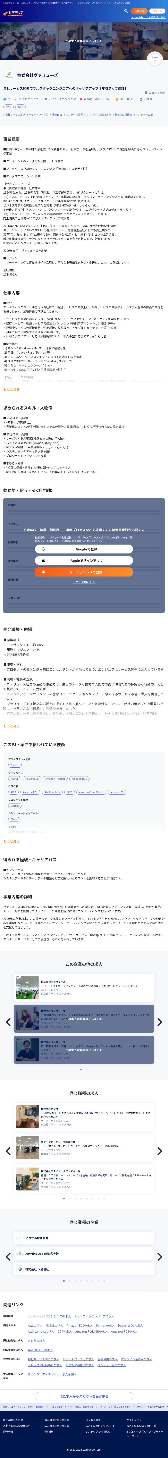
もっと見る (11, 389)
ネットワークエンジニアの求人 (94, 1316)
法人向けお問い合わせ (56, 1425)
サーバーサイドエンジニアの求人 (49, 1316)
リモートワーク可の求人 (78, 1359)
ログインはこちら (84, 582)
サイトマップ (134, 1419)
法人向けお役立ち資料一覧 (141, 1425)
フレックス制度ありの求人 (45, 1365)
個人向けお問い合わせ (56, 1419)
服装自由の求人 (108, 1359)
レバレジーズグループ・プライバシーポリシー (99, 537)
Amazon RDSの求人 (124, 1331)
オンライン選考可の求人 (136, 1359)
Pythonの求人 (105, 1325)
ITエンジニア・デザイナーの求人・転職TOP (23, 1406)
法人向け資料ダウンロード (100, 1425)
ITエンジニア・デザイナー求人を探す (52, 1374)
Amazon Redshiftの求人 (91, 1331)
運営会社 (8, 1431)
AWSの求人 (35, 1325)
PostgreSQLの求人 (130, 1325)
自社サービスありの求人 (43, 1359)
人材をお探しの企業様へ (16, 1425)
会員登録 (139, 11)
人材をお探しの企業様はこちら (148, 17)
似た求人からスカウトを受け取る (84, 1396)
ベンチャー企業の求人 (112, 1365)
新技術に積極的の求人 (80, 1365)
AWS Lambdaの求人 (41, 1331)
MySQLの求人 (54, 1325)
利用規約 (40, 537)
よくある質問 (93, 1419)
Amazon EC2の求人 (80, 1325)
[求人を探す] (126, 11)
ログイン (157, 11)
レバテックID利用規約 (59, 537)
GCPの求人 (65, 1331)
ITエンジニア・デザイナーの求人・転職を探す (72, 1406)
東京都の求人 (36, 1341)
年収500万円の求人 (40, 1350)
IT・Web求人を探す (14, 1419)
